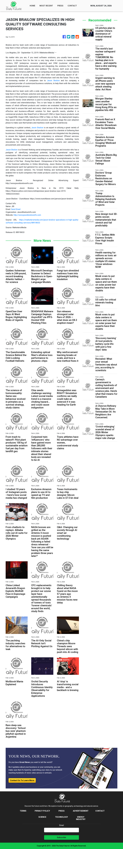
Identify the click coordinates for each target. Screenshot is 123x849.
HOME (32, 6)
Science (42, 817)
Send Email (15, 209)
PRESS (60, 6)
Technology (61, 817)
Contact (100, 811)
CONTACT (72, 6)
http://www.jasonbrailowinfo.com (27, 215)
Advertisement (81, 811)
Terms (23, 811)
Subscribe (61, 837)
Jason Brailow (53, 80)
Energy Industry (80, 818)
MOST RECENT (46, 6)
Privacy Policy (42, 811)
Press (61, 811)
